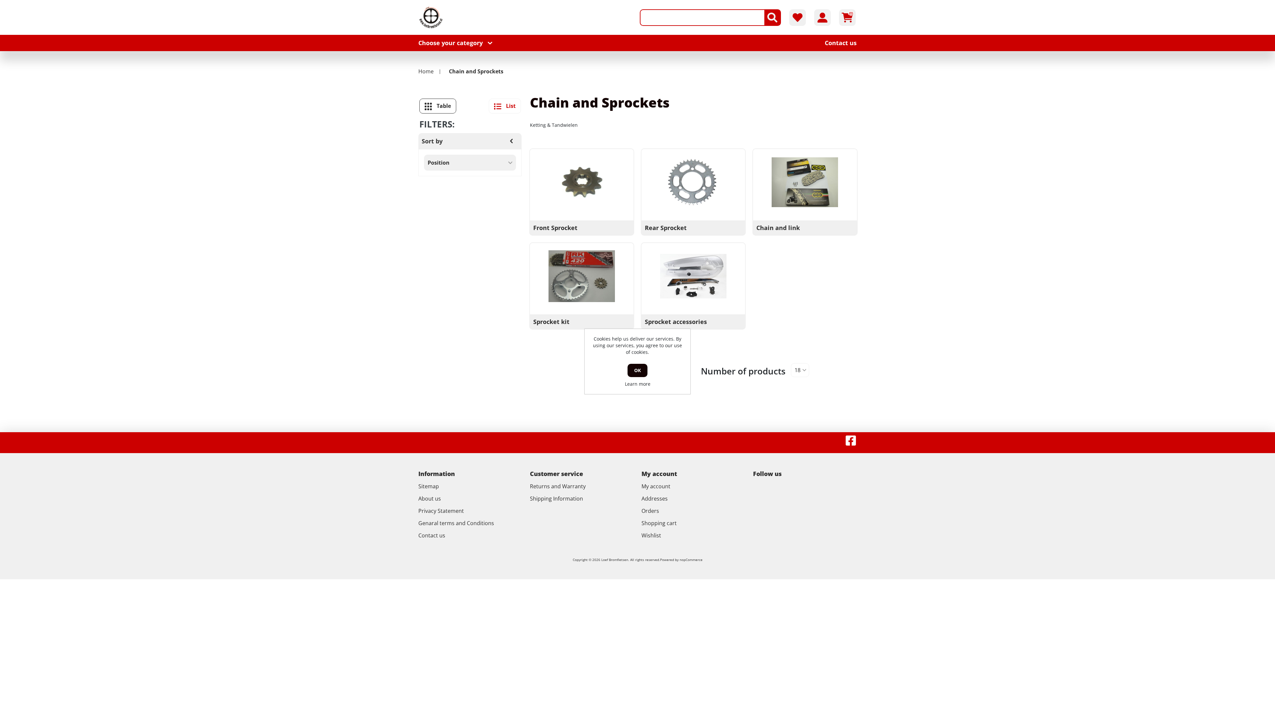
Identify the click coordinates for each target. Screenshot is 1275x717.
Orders (650, 511)
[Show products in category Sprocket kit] (582, 276)
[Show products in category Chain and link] (805, 182)
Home (426, 71)
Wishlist (651, 535)
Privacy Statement (441, 511)
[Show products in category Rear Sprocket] (693, 182)
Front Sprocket (555, 228)
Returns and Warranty (558, 486)
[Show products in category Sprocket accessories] (693, 276)
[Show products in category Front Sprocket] (582, 182)
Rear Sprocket (666, 228)
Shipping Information (556, 498)
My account (655, 486)
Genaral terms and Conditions (456, 523)
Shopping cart (659, 523)
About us (429, 498)
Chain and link (778, 228)
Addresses (654, 498)
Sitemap (428, 486)
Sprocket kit (551, 322)
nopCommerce (691, 559)
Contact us (431, 535)
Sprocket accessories (676, 322)
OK (637, 370)
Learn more (637, 384)
